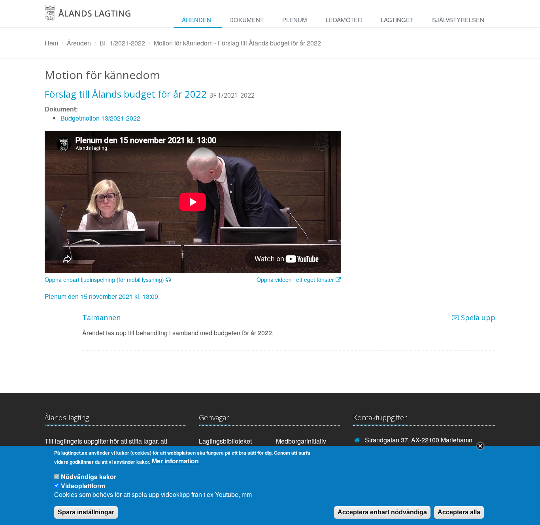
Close (480, 446)
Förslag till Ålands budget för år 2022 (126, 93)
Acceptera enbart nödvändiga (382, 511)
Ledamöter (344, 19)
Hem (51, 42)
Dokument (246, 19)
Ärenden (196, 19)
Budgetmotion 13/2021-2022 (100, 118)
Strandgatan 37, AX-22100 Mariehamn (418, 439)
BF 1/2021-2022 (122, 42)
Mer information (175, 461)
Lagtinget (397, 19)
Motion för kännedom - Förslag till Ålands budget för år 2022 (237, 42)
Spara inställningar (86, 511)
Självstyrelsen (458, 19)
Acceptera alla (459, 511)
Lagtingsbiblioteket (225, 441)
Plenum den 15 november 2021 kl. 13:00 (101, 296)
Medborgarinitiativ (301, 441)
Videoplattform (83, 485)
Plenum (294, 19)
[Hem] (96, 16)
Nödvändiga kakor (88, 476)
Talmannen (101, 317)
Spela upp (477, 317)
